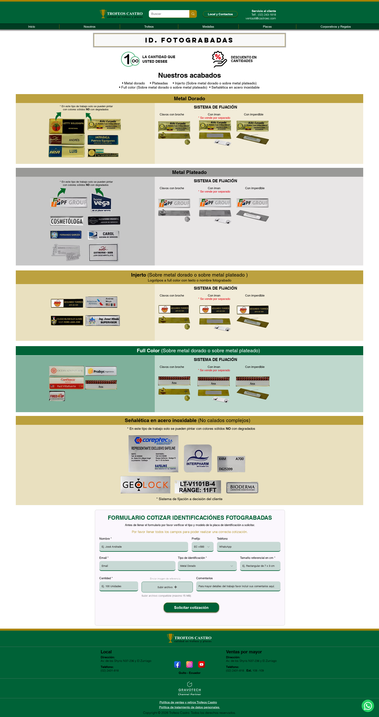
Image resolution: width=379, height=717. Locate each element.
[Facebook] (177, 664)
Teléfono (222, 538)
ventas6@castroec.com (261, 18)
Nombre (104, 538)
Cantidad (105, 578)
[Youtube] (201, 664)
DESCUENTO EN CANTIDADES (244, 59)
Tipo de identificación (191, 557)
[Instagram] (189, 664)
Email (103, 557)
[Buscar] (193, 14)
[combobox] (207, 566)
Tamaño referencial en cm (256, 557)
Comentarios (204, 578)
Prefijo (196, 538)
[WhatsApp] (368, 706)
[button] (149, 26)
